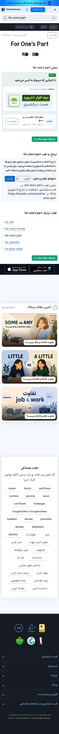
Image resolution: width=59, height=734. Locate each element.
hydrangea (39, 504)
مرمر (47, 535)
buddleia (12, 519)
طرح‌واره (40, 550)
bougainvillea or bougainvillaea (30, 512)
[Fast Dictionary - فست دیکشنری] (11, 9)
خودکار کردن (18, 588)
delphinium (38, 527)
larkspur (19, 527)
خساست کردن (40, 588)
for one (9, 222)
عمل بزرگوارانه (21, 550)
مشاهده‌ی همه (8, 307)
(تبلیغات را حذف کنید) (38, 89)
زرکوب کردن (42, 573)
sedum (12, 489)
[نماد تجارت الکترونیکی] (31, 628)
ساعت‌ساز (37, 558)
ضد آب (20, 558)
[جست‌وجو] (5, 18)
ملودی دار (31, 535)
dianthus (13, 535)
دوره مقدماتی (41, 581)
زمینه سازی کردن (20, 573)
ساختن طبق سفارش (29, 565)
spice (46, 496)
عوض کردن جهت (39, 542)
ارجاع (43, 27)
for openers (12, 242)
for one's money (15, 228)
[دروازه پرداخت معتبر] (42, 628)
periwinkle (46, 519)
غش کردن (16, 542)
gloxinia (30, 496)
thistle (27, 489)
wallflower (45, 489)
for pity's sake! (14, 248)
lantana (29, 519)
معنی (53, 27)
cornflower (20, 504)
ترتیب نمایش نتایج (23, 27)
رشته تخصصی (18, 581)
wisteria (13, 496)
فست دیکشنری (21, 715)
